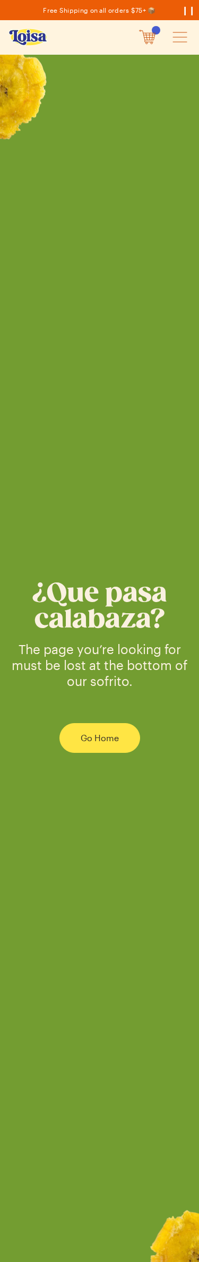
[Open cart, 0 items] (147, 37)
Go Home (100, 738)
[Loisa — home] (28, 37)
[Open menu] (180, 37)
